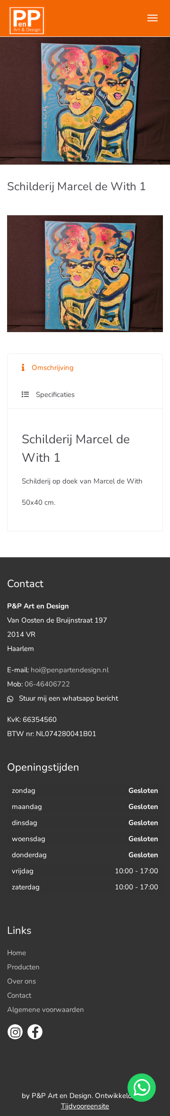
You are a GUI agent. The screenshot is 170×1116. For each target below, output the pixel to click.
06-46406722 (47, 684)
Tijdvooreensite (85, 1106)
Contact (19, 995)
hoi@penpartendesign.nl (70, 670)
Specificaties (55, 394)
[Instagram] (15, 1032)
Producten (23, 967)
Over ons (21, 981)
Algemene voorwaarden (45, 1009)
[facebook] (35, 1032)
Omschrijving (53, 367)
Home (16, 953)
